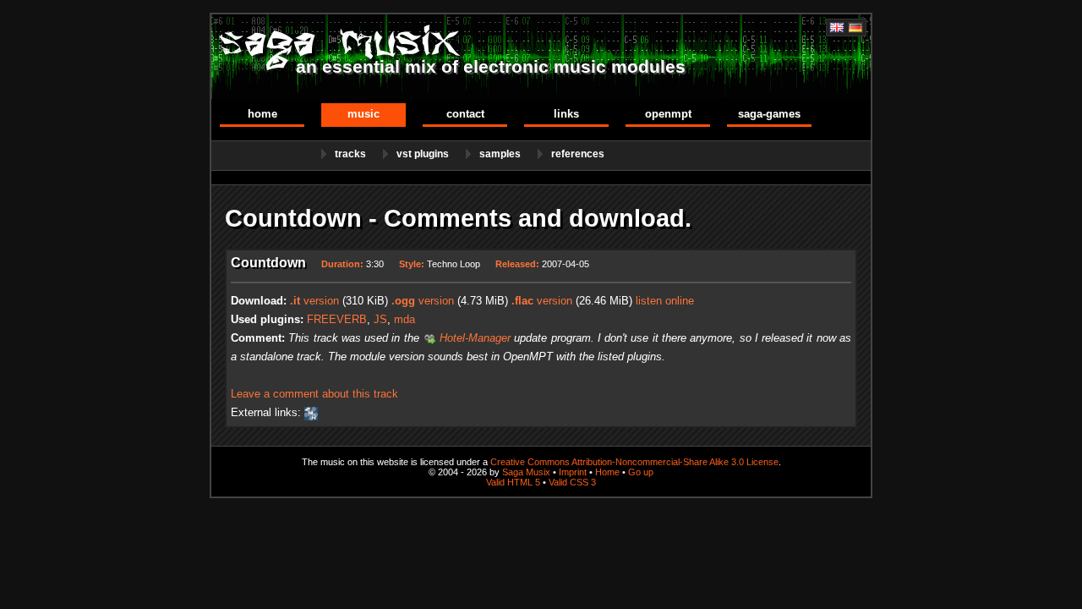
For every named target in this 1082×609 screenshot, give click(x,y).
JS (380, 319)
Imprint (573, 472)
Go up (640, 472)
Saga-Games (769, 113)
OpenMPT (668, 113)
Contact (465, 113)
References (577, 154)
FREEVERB (337, 319)
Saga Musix (526, 472)
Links (566, 113)
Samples (500, 154)
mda (404, 319)
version (314, 300)
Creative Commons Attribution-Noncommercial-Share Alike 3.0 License (634, 462)
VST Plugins (422, 154)
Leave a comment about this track (314, 393)
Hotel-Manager (475, 338)
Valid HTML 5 (513, 482)
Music (363, 113)
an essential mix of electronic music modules (491, 67)
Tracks (350, 154)
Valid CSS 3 (572, 482)
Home (262, 113)
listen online (665, 300)
